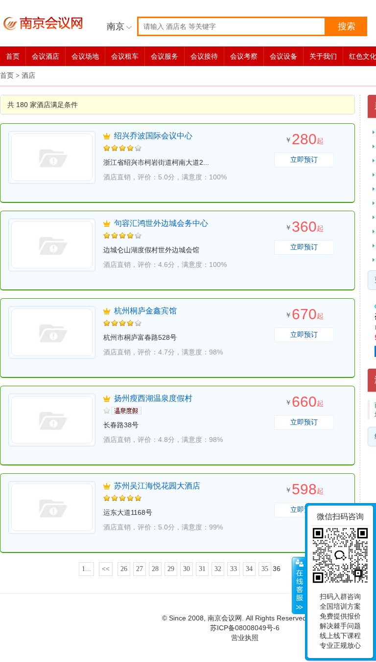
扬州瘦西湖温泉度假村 (153, 398)
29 (170, 569)
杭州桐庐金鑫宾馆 (145, 311)
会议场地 (85, 56)
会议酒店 (45, 56)
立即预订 (304, 159)
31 (202, 569)
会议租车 (125, 56)
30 (186, 569)
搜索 (346, 26)
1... (86, 569)
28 (155, 569)
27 (139, 569)
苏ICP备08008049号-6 (245, 628)
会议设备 (283, 56)
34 (249, 569)
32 (217, 569)
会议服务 (164, 56)
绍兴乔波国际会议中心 (153, 136)
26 (123, 569)
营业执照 (244, 637)
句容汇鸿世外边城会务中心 (161, 223)
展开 (299, 586)
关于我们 (323, 56)
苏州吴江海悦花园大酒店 (157, 486)
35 (264, 569)
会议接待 (204, 56)
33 (233, 569)
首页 (13, 56)
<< (106, 569)
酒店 (28, 75)
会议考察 (244, 56)
